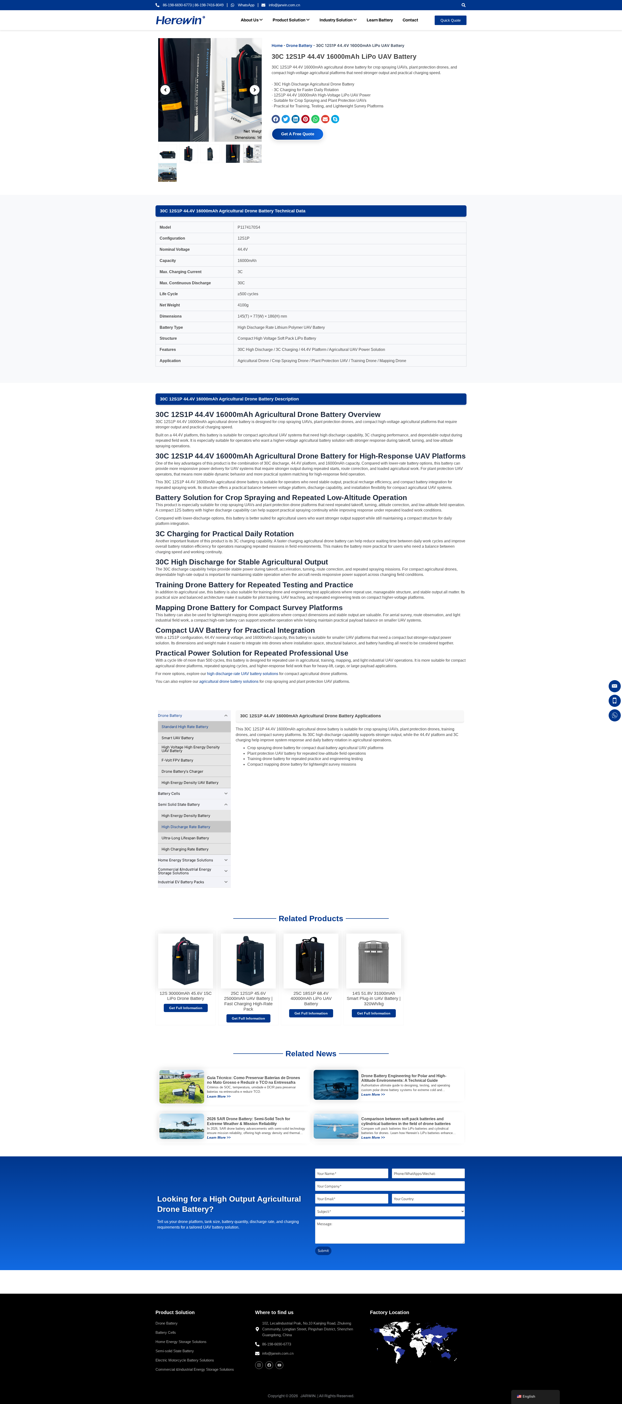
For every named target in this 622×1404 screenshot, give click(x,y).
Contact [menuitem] (410, 20)
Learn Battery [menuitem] (380, 20)
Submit (323, 1250)
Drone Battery (299, 45)
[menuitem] (251, 20)
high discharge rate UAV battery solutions (242, 674)
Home (277, 45)
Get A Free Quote (297, 134)
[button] (463, 5)
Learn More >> (219, 1096)
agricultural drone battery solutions (229, 681)
